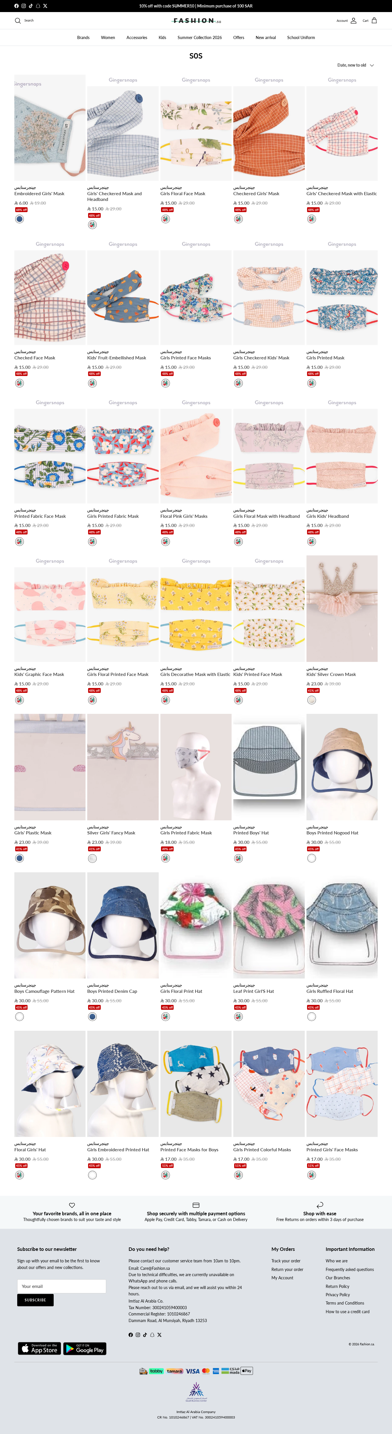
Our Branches (338, 1277)
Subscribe (35, 1300)
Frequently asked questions (350, 1269)
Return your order (287, 1269)
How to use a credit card (348, 1311)
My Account (282, 1277)
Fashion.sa (367, 1344)
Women (108, 37)
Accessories (137, 37)
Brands (83, 37)
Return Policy (337, 1286)
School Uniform (301, 37)
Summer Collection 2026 (200, 37)
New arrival (266, 37)
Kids (162, 37)
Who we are (337, 1260)
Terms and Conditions (345, 1303)
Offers (238, 37)
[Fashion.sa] (196, 21)
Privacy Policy (338, 1294)
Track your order (285, 1260)
